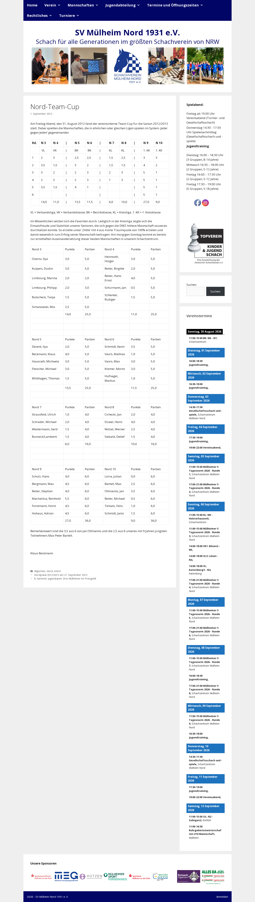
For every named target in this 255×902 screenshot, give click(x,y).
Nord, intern (54, 571)
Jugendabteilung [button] (120, 5)
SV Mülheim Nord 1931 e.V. (127, 32)
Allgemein (39, 571)
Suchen (191, 285)
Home (32, 5)
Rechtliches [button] (37, 15)
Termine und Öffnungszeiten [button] (173, 5)
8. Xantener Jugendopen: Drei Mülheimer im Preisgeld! (65, 578)
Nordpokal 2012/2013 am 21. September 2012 (60, 575)
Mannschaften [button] (81, 5)
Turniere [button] (67, 15)
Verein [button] (50, 5)
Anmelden (222, 896)
